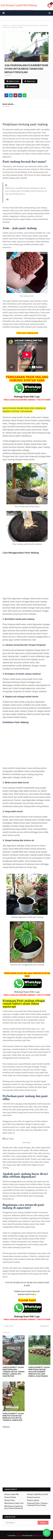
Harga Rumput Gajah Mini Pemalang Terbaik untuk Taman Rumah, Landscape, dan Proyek (13, 1371)
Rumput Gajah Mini (12, 1494)
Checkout (13, 86)
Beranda (5, 25)
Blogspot (19, 1535)
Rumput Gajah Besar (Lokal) (37, 1494)
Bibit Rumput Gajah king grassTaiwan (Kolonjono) (14, 1507)
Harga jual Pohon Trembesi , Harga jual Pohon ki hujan (37, 1504)
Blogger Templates (39, 1535)
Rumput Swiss (10, 1500)
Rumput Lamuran (33, 1497)
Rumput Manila (10, 1497)
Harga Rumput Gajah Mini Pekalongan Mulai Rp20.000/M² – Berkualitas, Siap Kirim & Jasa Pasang (39, 1371)
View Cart (31, 81)
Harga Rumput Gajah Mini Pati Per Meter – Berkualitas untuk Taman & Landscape (13, 1416)
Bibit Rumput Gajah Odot (14, 1503)
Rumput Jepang (33, 1500)
